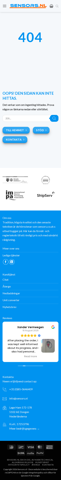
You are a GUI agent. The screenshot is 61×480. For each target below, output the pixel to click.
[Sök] (54, 118)
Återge (36, 464)
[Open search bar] (57, 6)
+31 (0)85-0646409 (21, 389)
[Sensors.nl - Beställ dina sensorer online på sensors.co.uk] (28, 6)
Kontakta (48, 464)
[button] (5, 6)
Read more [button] (30, 356)
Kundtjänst (42, 462)
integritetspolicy (36, 472)
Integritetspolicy (18, 464)
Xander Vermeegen (30, 327)
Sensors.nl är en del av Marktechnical (30, 459)
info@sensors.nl (18, 398)
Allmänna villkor (22, 462)
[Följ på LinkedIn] (12, 262)
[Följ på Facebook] (5, 262)
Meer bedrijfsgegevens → (24, 428)
